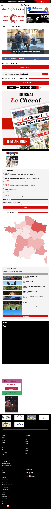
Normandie (4, 477)
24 (37, 87)
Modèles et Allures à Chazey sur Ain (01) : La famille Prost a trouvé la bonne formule (22, 178)
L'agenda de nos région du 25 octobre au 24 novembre (16, 196)
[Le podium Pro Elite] (25, 343)
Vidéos (27, 448)
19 (23, 87)
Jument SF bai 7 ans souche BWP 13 (30, 276)
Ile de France (4, 475)
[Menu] (2, 5)
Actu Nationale (28, 435)
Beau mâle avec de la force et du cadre (31, 310)
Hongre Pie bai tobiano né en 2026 (30, 291)
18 (20, 87)
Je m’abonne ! (44, 74)
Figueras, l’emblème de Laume (11, 189)
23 (34, 87)
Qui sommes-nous (5, 489)
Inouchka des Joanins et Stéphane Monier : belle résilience (17, 181)
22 (31, 87)
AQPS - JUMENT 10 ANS (28, 281)
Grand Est (3, 472)
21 (29, 87)
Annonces (27, 453)
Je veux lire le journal (25, 149)
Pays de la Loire (4, 482)
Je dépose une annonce (25, 274)
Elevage (27, 433)
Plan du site (4, 501)
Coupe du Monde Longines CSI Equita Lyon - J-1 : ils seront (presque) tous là (20, 174)
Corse (3, 470)
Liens (3, 503)
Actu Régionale (4, 461)
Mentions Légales (5, 498)
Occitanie (3, 480)
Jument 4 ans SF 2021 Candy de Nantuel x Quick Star (34, 296)
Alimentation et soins (29, 438)
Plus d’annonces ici (25, 316)
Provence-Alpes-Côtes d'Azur (7, 484)
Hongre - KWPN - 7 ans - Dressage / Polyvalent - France (34, 286)
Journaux (3, 494)
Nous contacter (4, 491)
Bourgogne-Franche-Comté (7, 465)
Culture (27, 441)
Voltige (3, 454)
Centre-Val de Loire (5, 468)
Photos (27, 450)
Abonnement (4, 496)
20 (26, 87)
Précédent (10, 87)
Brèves (27, 439)
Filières (27, 443)
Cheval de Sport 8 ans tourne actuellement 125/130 (33, 301)
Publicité (3, 492)
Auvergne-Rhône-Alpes (6, 463)
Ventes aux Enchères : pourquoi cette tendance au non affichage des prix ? (20, 185)
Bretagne (3, 467)
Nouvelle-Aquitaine (5, 479)
